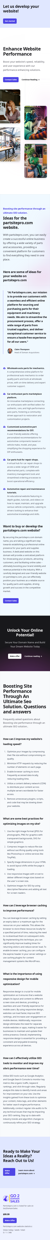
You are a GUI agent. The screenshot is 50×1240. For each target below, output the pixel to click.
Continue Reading (31, 79)
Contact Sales (11, 79)
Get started (10, 21)
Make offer (15, 656)
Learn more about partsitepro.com (26, 1172)
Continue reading (33, 656)
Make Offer (7, 1171)
